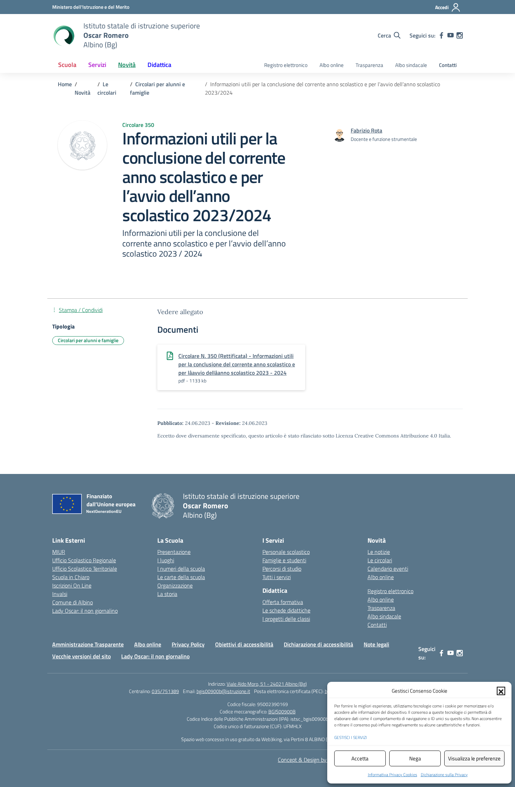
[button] (500, 690)
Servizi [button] (97, 64)
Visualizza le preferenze (474, 758)
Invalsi (59, 594)
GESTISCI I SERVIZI (350, 737)
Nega (415, 758)
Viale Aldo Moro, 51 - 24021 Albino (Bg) (267, 683)
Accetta (360, 758)
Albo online (332, 65)
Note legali (376, 644)
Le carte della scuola (181, 577)
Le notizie (379, 552)
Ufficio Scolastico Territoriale (84, 568)
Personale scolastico (286, 552)
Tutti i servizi (276, 577)
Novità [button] (127, 64)
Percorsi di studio (281, 568)
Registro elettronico (286, 65)
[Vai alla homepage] (63, 35)
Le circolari (380, 560)
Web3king (271, 739)
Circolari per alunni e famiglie (88, 340)
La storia (167, 594)
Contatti (448, 65)
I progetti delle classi (286, 619)
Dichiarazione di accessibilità (318, 644)
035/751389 (165, 691)
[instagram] (459, 35)
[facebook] (441, 35)
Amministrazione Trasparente (88, 644)
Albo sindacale (411, 65)
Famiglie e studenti (284, 560)
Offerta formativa (282, 602)
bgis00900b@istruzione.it (223, 691)
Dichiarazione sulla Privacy (444, 774)
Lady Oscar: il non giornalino (85, 610)
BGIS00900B (282, 711)
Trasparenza (369, 65)
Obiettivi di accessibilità (244, 644)
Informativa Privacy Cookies (392, 774)
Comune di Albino (72, 602)
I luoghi (165, 560)
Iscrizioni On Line (71, 585)
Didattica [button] (159, 64)
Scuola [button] (67, 64)
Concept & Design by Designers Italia (321, 759)
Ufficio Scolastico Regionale (84, 560)
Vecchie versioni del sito (81, 656)
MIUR (58, 552)
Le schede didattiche (286, 610)
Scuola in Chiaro (70, 577)
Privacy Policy (188, 644)
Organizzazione (175, 585)
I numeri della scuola (181, 568)
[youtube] (450, 35)
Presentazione (174, 552)
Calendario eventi (388, 568)
